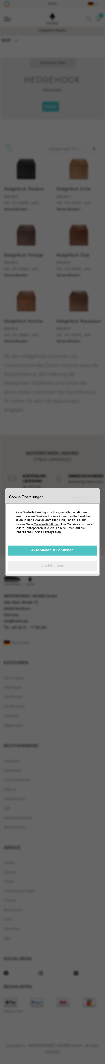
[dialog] (52, 532)
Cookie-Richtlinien (47, 524)
